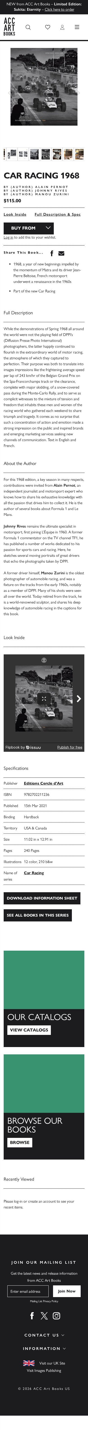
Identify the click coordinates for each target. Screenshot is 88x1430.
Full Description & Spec (58, 214)
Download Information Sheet (42, 898)
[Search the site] (28, 27)
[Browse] (44, 1107)
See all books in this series (38, 915)
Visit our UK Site (52, 1363)
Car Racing (34, 873)
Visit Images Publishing (44, 1370)
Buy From (23, 228)
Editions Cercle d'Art (43, 783)
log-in (18, 1201)
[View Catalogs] (44, 999)
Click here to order (59, 9)
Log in (8, 237)
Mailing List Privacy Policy (44, 1301)
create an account (42, 1201)
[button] (47, 27)
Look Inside (15, 214)
